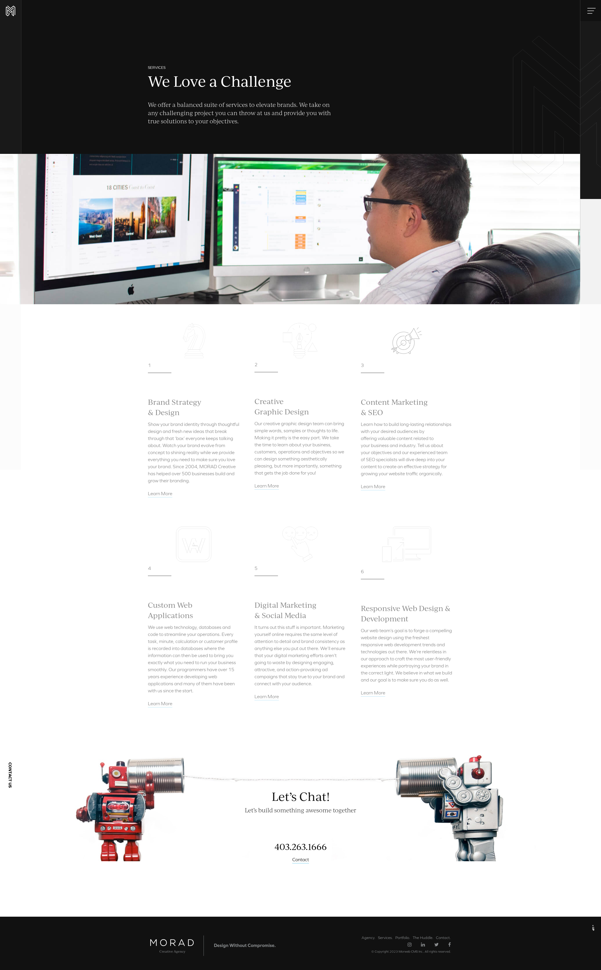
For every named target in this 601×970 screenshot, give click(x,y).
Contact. (443, 937)
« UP (593, 928)
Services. (385, 937)
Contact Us (10, 775)
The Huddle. (423, 937)
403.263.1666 (300, 846)
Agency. (368, 937)
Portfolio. (402, 937)
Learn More (160, 493)
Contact (300, 859)
